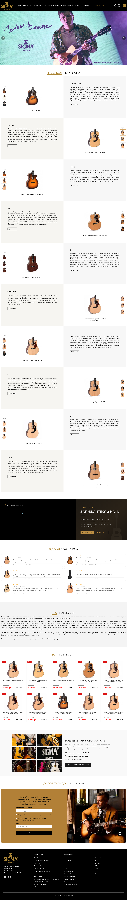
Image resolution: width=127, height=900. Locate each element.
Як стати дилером (39, 868)
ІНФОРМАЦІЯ (38, 854)
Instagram (88, 532)
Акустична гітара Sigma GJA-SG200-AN (95, 235)
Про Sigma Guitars (40, 858)
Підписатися (34, 833)
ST (9, 375)
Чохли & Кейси (67, 5)
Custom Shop (53, 5)
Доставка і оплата (39, 866)
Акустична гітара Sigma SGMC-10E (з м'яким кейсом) (38, 713)
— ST (95, 866)
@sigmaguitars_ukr (15, 505)
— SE (66, 868)
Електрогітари (40, 5)
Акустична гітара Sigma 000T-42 (95, 152)
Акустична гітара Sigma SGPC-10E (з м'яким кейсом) (94, 319)
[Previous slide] (3, 38)
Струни (66, 882)
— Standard (97, 858)
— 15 (65, 863)
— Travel (96, 868)
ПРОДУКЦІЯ (68, 854)
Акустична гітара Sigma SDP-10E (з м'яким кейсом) (89, 713)
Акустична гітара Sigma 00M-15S (32, 277)
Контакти (37, 863)
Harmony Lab (99, 5)
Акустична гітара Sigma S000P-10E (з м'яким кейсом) (114, 713)
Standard (11, 125)
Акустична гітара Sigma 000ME (32, 443)
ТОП (4, 86)
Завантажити (38, 876)
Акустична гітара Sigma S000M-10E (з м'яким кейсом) (114, 680)
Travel (10, 458)
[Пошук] (124, 5)
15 (70, 250)
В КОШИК (19, 687)
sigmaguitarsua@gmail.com (76, 759)
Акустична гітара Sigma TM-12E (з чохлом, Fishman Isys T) (94, 486)
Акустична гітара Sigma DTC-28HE (38, 680)
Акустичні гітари (25, 5)
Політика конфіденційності (42, 871)
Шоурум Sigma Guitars (41, 884)
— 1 (65, 866)
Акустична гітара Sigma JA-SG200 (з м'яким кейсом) (32, 112)
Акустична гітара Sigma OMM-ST (94, 402)
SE (71, 416)
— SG (95, 860)
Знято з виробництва (70, 884)
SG (9, 208)
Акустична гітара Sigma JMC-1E (32, 360)
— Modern (67, 860)
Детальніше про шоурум (78, 765)
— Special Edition (99, 874)
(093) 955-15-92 (83, 756)
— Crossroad (97, 863)
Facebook (102, 532)
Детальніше (74, 104)
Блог (77, 5)
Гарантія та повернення (41, 860)
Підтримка (86, 5)
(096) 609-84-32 (72, 756)
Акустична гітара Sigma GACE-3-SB (32, 194)
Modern (73, 167)
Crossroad (12, 292)
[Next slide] (124, 38)
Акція (4, 661)
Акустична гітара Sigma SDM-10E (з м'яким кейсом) (13, 713)
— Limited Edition (69, 876)
